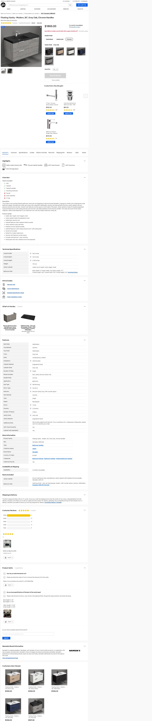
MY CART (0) (82, 5)
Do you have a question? (8, 156)
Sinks (8, 9)
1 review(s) (14, 23)
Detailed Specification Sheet (15, 293)
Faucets (80, 9)
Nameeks (35, 452)
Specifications (23, 152)
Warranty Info (11, 284)
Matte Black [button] (49, 39)
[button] (49, 51)
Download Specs (73, 272)
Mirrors (66, 9)
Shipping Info (60, 152)
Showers (37, 9)
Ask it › (6, 638)
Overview (14, 152)
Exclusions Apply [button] (83, 31)
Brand (84, 152)
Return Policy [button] (76, 27)
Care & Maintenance (13, 289)
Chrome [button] (69, 39)
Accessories (51, 9)
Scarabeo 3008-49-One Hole (40, 485)
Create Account (10, 1)
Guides (32, 152)
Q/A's (77, 152)
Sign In (3, 1)
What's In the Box (41, 152)
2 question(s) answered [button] (24, 23)
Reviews (69, 152)
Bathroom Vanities (37, 445)
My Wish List (76, 1)
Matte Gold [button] (60, 39)
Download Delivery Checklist (53, 502)
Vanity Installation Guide (14, 297)
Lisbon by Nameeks (11, 20)
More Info (51, 152)
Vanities (23, 9)
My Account (66, 1)
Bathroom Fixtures (37, 458)
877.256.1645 (84, 1)
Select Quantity (60, 69)
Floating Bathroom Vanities (64, 458)
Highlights (5, 152)
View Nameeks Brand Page (10, 658)
